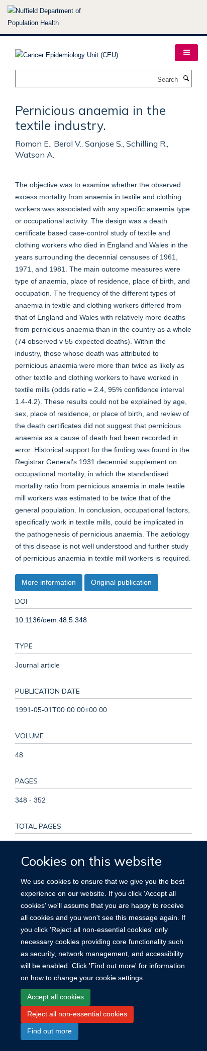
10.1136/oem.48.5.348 (51, 620)
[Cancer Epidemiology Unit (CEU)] (66, 52)
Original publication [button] (121, 582)
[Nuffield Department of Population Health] (58, 17)
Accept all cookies (55, 997)
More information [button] (49, 582)
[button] (186, 52)
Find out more (49, 1031)
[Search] (185, 78)
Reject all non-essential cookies (77, 1014)
